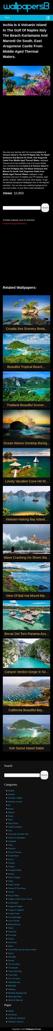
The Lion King (14, 964)
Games (11, 873)
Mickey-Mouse (14, 924)
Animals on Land (15, 801)
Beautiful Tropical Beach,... (26, 367)
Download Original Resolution (15, 223)
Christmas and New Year (18, 834)
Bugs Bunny (13, 823)
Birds (10, 819)
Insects (11, 891)
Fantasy (11, 862)
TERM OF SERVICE (16, 1018)
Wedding (11, 989)
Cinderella (12, 841)
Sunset (11, 960)
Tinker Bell (12, 975)
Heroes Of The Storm (17, 888)
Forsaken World (14, 870)
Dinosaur (11, 848)
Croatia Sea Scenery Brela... (26, 329)
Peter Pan (12, 931)
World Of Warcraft (15, 1000)
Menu (7, 18)
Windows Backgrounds (17, 992)
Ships (10, 946)
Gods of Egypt (14, 877)
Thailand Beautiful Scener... (26, 405)
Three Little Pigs (15, 971)
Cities (10, 844)
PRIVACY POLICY (16, 1021)
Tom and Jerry (14, 978)
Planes (11, 938)
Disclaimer (12, 1014)
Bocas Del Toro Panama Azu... (27, 634)
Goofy (10, 881)
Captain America (15, 826)
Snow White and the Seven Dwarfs (22, 949)
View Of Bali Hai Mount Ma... (26, 595)
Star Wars (12, 956)
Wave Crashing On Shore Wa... (26, 557)
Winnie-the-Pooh (15, 996)
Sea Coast (12, 942)
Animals (11, 794)
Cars (10, 830)
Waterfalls (12, 985)
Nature (11, 927)
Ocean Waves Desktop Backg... (26, 443)
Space (10, 953)
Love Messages (14, 917)
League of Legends (16, 909)
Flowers (11, 866)
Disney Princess (15, 852)
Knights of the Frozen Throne (20, 899)
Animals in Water (15, 797)
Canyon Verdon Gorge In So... (26, 672)
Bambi (10, 808)
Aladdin (11, 790)
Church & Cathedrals (16, 837)
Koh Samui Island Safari (26, 748)
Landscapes (13, 902)
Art (9, 805)
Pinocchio (12, 935)
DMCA (11, 1011)
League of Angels (15, 906)
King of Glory (13, 895)
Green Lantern (14, 884)
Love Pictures (14, 920)
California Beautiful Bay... (26, 710)
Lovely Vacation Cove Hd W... (26, 481)
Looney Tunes (14, 913)
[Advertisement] (26, 123)
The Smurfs (13, 967)
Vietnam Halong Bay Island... (26, 519)
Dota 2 (11, 859)
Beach (10, 816)
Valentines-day (14, 982)
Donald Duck (13, 855)
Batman (11, 812)
